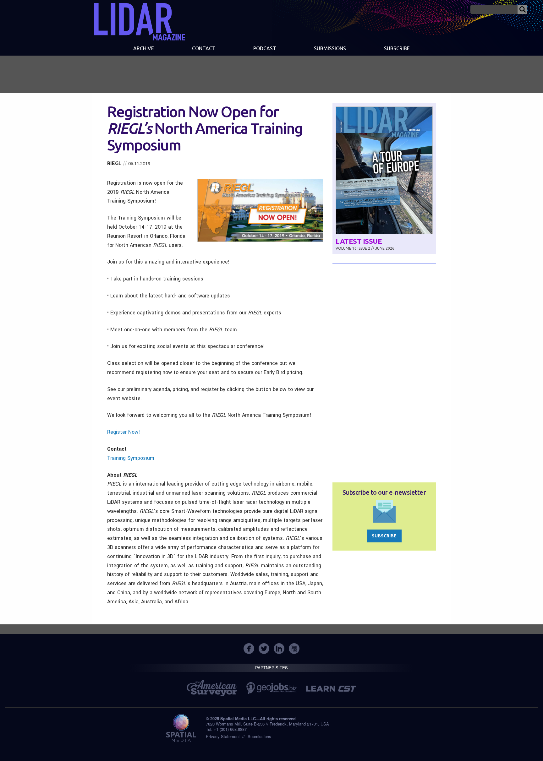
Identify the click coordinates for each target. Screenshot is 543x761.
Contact (204, 48)
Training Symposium (130, 458)
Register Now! (123, 432)
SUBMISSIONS (330, 48)
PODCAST (264, 48)
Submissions (259, 736)
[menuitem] (143, 49)
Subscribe (397, 48)
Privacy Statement (223, 736)
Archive (143, 48)
